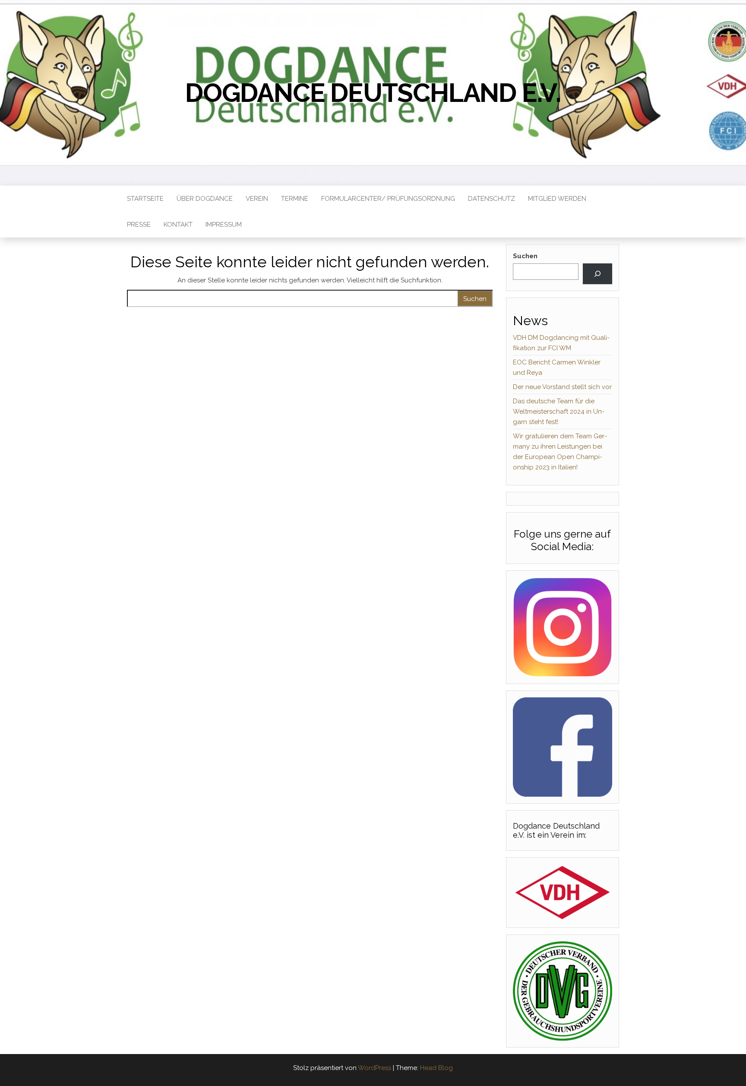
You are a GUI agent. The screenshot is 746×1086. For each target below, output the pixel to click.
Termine (294, 199)
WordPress (374, 1068)
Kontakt (178, 224)
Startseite (145, 199)
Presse (139, 224)
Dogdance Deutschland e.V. (373, 93)
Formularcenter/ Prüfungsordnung (388, 199)
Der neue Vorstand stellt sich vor (562, 387)
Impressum (223, 224)
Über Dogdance (205, 199)
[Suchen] (597, 273)
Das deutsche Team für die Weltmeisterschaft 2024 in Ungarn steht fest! (558, 411)
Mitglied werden (557, 199)
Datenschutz (491, 199)
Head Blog (436, 1068)
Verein (257, 199)
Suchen (525, 256)
